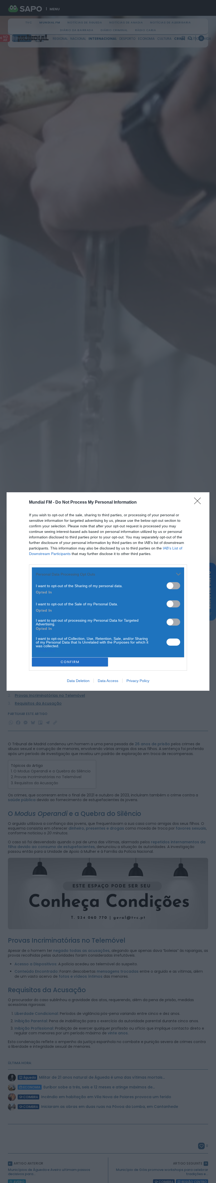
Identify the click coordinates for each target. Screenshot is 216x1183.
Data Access (108, 681)
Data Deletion (78, 681)
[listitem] (108, 574)
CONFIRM (70, 661)
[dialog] (108, 591)
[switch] (173, 585)
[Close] (199, 503)
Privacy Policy (137, 681)
